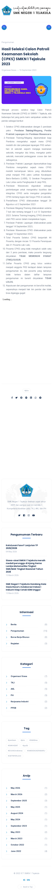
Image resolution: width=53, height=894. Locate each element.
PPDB (13, 708)
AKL (13, 689)
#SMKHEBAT (13, 746)
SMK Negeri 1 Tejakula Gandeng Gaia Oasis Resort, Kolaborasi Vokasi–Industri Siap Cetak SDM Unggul (26, 587)
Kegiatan (15, 643)
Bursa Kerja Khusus (20, 637)
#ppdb (25, 746)
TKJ (13, 682)
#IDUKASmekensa (15, 751)
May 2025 (15, 807)
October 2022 (17, 845)
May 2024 (15, 819)
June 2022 (16, 851)
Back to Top (28, 887)
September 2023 (19, 826)
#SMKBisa (33, 740)
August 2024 (17, 813)
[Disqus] (26, 440)
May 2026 (15, 788)
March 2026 (16, 794)
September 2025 (19, 800)
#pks (26, 391)
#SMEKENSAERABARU (36, 751)
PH (12, 695)
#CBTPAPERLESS (14, 756)
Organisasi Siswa (9, 70)
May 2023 (15, 832)
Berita (13, 624)
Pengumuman (8, 42)
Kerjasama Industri (20, 701)
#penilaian (12, 740)
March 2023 (16, 838)
